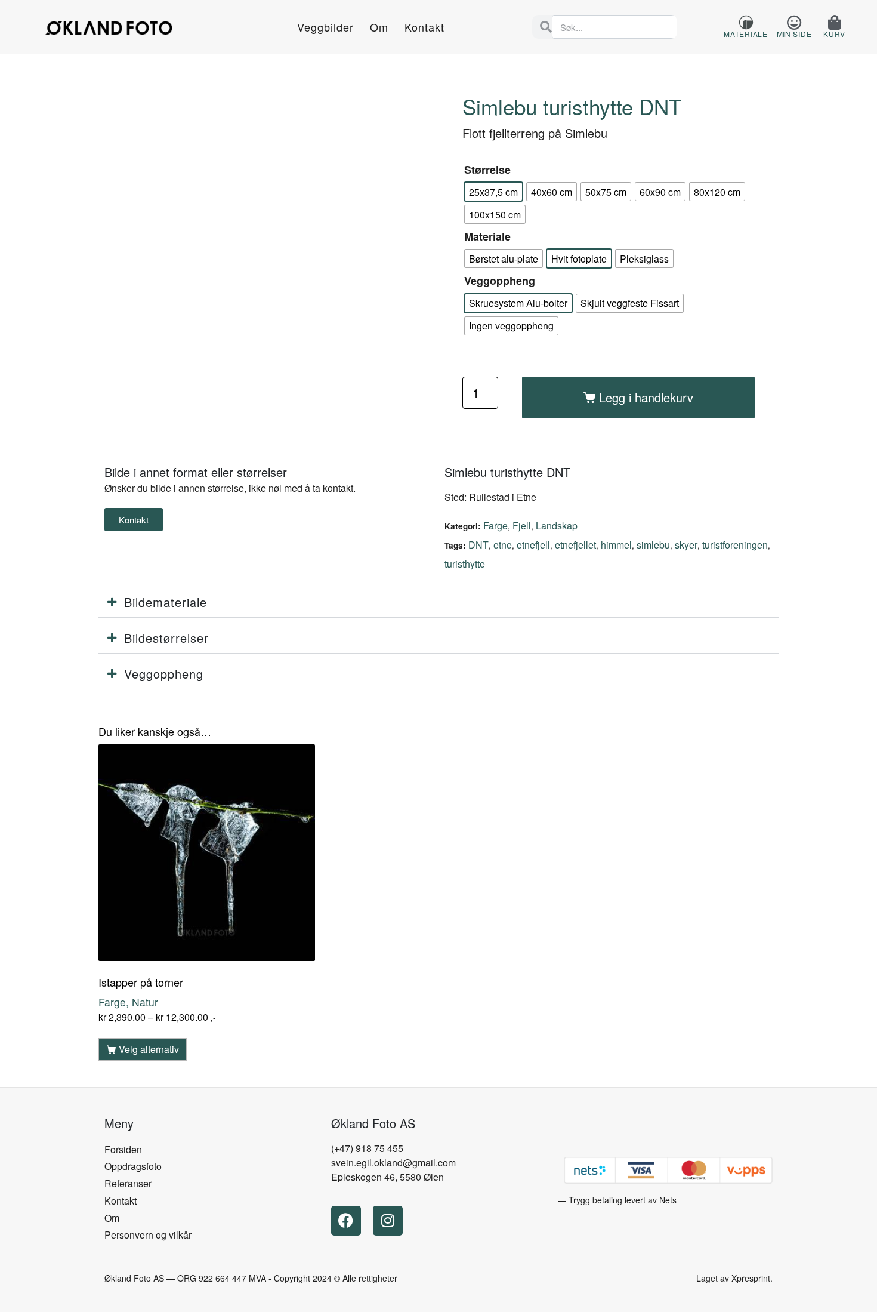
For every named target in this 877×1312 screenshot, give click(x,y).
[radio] (493, 192)
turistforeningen (735, 545)
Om (379, 27)
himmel (616, 545)
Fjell (521, 525)
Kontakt (424, 27)
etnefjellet (575, 545)
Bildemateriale (165, 602)
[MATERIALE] (746, 22)
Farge (495, 525)
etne (502, 545)
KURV (834, 34)
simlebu (653, 545)
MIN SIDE (794, 34)
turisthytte (464, 564)
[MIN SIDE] (793, 22)
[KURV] (834, 22)
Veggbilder (325, 27)
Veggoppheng (499, 280)
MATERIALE (745, 34)
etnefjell (533, 545)
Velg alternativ (149, 1049)
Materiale (487, 236)
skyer (686, 545)
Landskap (557, 525)
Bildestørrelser (166, 637)
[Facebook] (346, 1221)
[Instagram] (388, 1221)
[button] (438, 602)
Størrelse (487, 169)
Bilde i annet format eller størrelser (195, 472)
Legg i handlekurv (646, 397)
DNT (478, 545)
